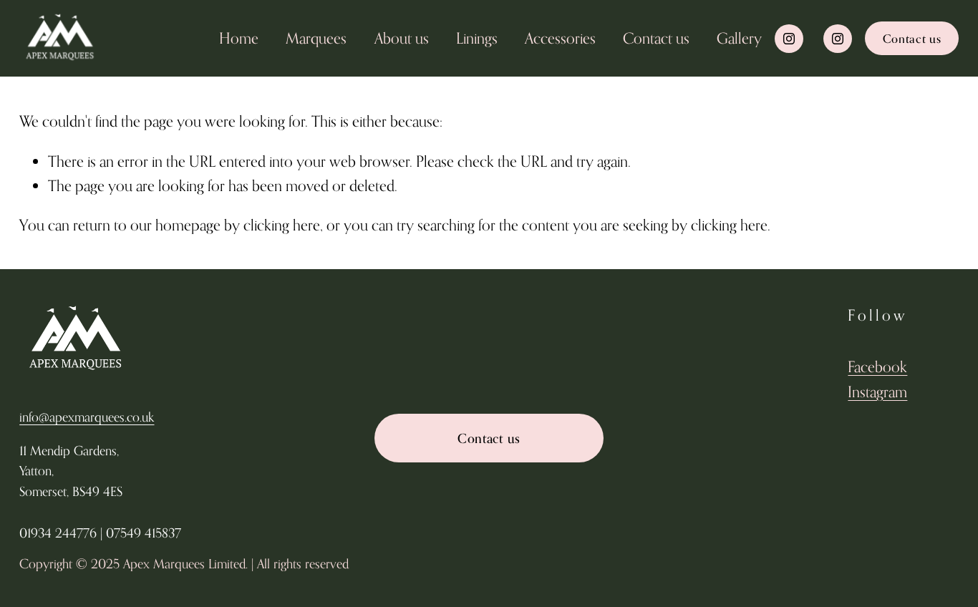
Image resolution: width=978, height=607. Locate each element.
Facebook (877, 366)
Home (238, 38)
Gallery (739, 38)
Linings (477, 38)
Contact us (656, 38)
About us (401, 38)
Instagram (877, 391)
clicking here (281, 224)
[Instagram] (789, 38)
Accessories (560, 38)
